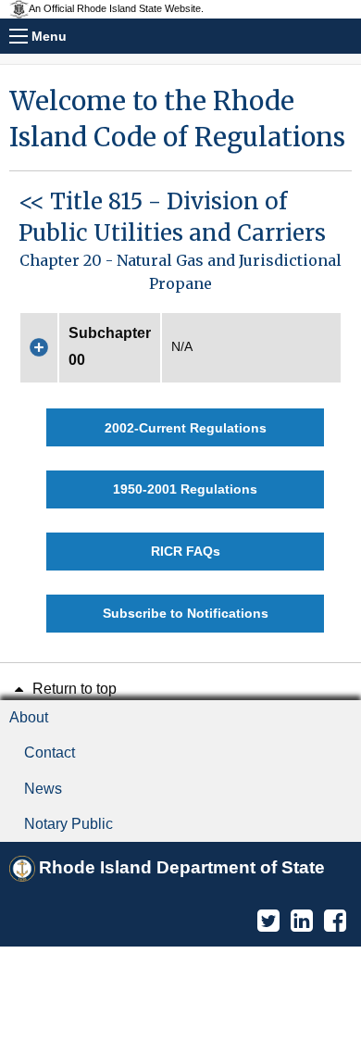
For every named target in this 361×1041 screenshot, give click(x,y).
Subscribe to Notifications (185, 613)
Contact (49, 752)
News (43, 788)
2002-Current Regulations (186, 427)
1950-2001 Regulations (185, 489)
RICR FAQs (185, 551)
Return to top (73, 688)
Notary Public (68, 824)
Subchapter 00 (109, 346)
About (28, 717)
